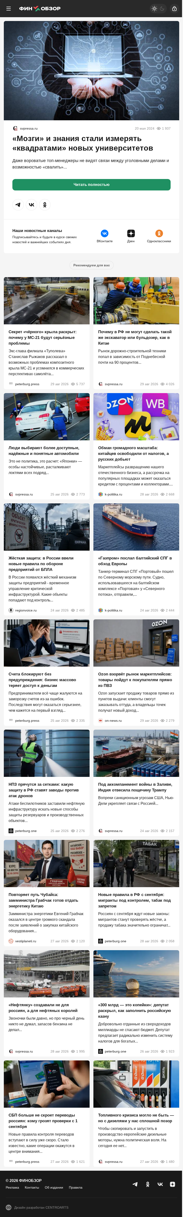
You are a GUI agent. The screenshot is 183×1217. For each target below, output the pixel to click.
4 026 (170, 384)
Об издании (54, 1187)
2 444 (170, 610)
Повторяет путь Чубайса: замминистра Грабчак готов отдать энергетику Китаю (43, 900)
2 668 (170, 494)
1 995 (80, 1051)
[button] (18, 205)
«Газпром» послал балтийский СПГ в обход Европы (135, 561)
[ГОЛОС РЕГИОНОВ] (11, 610)
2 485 (80, 610)
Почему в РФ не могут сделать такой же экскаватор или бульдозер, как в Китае (135, 338)
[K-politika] (100, 494)
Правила (75, 1187)
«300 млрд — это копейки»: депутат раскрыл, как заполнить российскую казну (134, 1011)
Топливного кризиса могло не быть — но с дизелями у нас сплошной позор (136, 1118)
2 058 (170, 941)
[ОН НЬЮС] (100, 720)
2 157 (170, 831)
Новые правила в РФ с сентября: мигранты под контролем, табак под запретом (134, 900)
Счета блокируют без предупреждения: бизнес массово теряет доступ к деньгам (42, 680)
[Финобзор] (40, 8)
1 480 (170, 1162)
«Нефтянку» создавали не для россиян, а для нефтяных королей (43, 1008)
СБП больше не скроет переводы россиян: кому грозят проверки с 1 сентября (43, 1121)
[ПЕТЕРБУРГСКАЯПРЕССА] (11, 384)
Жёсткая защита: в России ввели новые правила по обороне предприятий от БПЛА (41, 564)
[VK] (160, 1184)
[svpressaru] (15, 128)
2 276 (80, 831)
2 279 (170, 720)
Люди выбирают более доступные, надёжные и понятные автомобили (44, 451)
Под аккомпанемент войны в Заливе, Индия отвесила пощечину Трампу (135, 787)
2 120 (80, 941)
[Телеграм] (135, 1184)
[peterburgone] (11, 831)
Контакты (32, 1187)
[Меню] (8, 8)
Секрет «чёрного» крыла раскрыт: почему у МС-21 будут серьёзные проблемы (43, 338)
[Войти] (174, 8)
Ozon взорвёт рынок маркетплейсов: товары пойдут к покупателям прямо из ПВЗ (135, 680)
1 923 (170, 1051)
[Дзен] (172, 1184)
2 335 (80, 720)
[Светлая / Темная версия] (158, 8)
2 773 (80, 494)
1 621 (80, 1162)
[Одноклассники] (147, 1184)
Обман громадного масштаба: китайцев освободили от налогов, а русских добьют (133, 454)
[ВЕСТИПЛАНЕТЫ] (11, 941)
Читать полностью (92, 185)
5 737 (80, 384)
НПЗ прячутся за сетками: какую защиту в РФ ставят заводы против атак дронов (44, 790)
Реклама (12, 1187)
